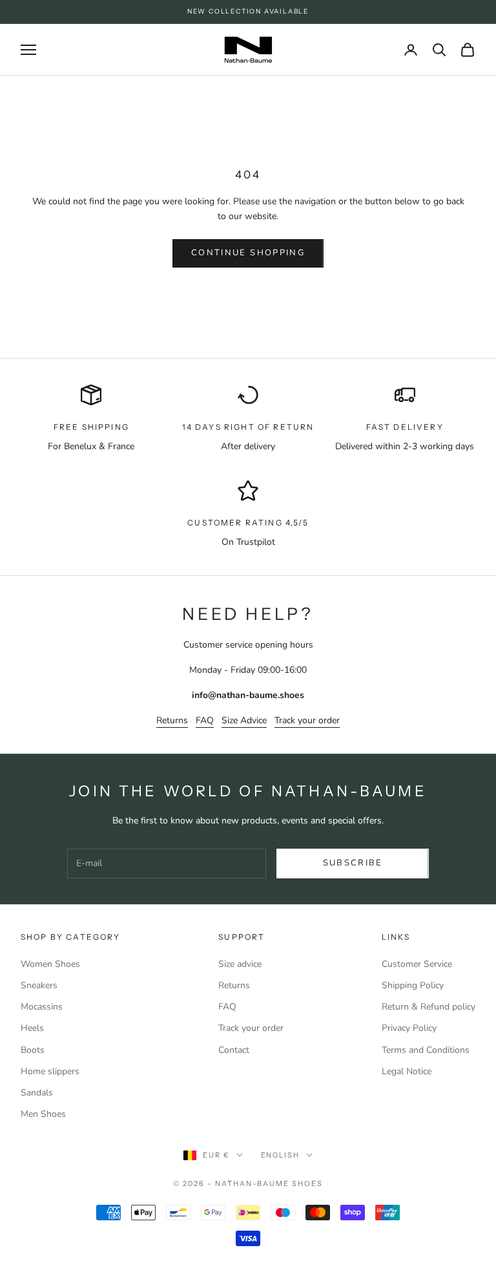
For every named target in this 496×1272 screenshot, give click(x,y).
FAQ (205, 720)
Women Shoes (50, 964)
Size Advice (244, 720)
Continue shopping (248, 253)
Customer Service (417, 964)
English (280, 1155)
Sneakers (39, 985)
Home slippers (50, 1071)
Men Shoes (43, 1114)
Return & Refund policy (428, 1007)
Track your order (307, 720)
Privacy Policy (409, 1028)
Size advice (240, 964)
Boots (33, 1050)
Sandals (37, 1092)
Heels (32, 1028)
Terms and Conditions (426, 1050)
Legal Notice (406, 1071)
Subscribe (353, 863)
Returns (172, 720)
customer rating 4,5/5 (247, 522)
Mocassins (42, 1007)
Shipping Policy (413, 985)
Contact (233, 1050)
